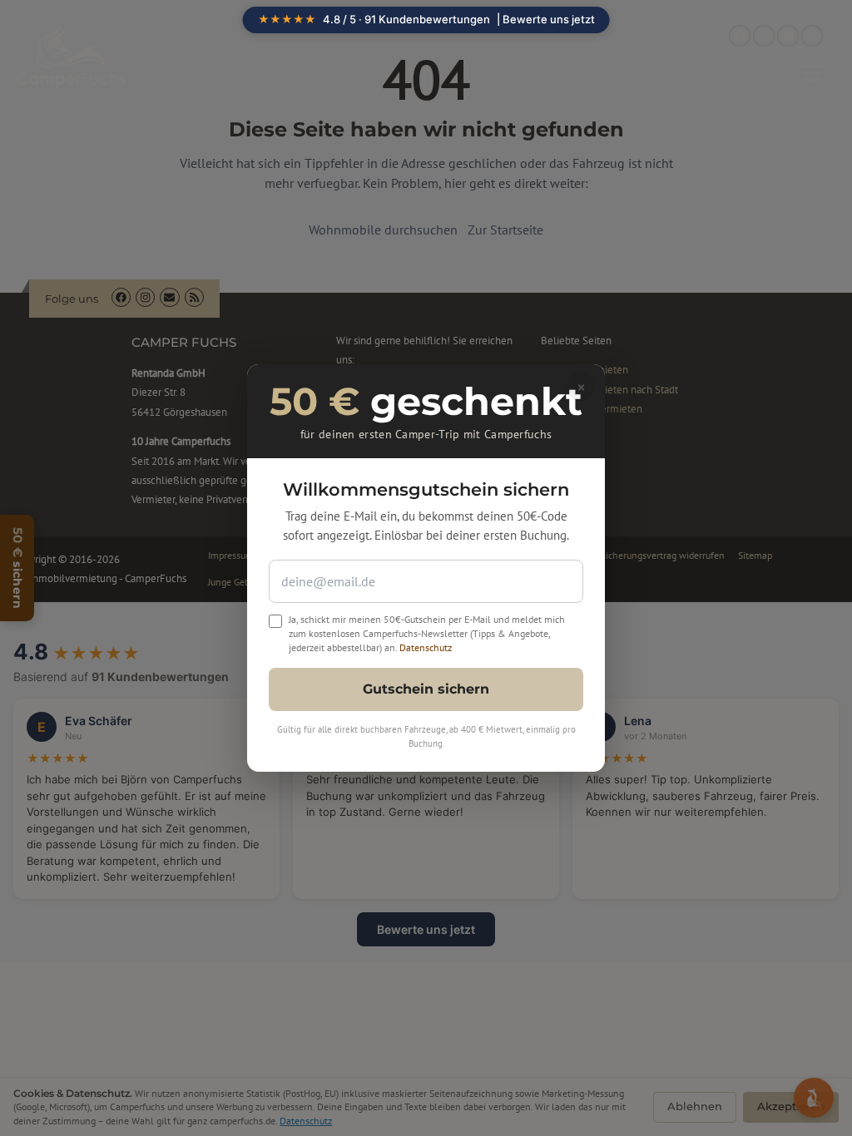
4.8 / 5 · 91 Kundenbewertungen (426, 19)
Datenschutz (425, 647)
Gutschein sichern (426, 689)
